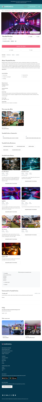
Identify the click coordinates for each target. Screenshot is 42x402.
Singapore (3, 368)
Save (38, 36)
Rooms (13, 54)
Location (17, 54)
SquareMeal (7, 7)
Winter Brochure (21, 146)
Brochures (9, 54)
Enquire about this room (11, 183)
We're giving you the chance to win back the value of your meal (21, 2)
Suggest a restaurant (5, 353)
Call (15, 41)
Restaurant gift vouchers (6, 349)
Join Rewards (32, 6)
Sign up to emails (7, 386)
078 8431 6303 (7, 282)
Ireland (3, 367)
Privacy (3, 363)
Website (12, 41)
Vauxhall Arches (5, 128)
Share (31, 36)
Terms (3, 361)
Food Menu (5, 149)
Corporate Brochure (8, 146)
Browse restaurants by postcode (7, 350)
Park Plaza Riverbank (30, 337)
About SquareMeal (5, 357)
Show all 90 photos (35, 32)
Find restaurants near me (6, 352)
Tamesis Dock (5, 337)
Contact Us (3, 359)
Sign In (25, 6)
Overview (3, 54)
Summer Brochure (16, 149)
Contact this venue (21, 46)
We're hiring (4, 360)
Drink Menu (31, 146)
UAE (2, 370)
